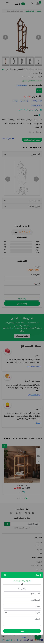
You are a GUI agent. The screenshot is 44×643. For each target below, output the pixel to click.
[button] (6, 613)
